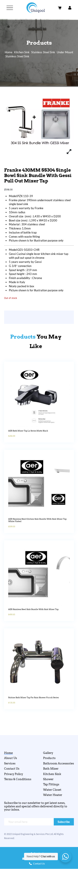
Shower (48, 779)
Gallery (48, 752)
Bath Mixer (50, 768)
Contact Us (11, 768)
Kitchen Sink (21, 52)
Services (9, 763)
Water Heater (52, 795)
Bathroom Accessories (58, 763)
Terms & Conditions (17, 779)
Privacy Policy (13, 774)
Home (8, 52)
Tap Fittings (51, 784)
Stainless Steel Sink (43, 52)
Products (49, 758)
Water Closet (52, 789)
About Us (10, 758)
